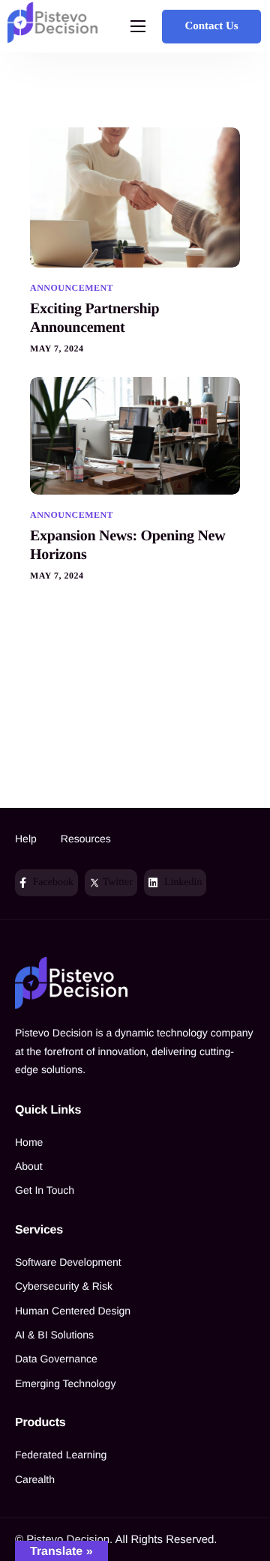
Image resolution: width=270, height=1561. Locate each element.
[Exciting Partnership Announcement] (135, 197)
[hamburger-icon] (138, 26)
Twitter (116, 882)
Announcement (71, 288)
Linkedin (181, 882)
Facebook (52, 882)
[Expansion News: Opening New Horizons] (135, 435)
